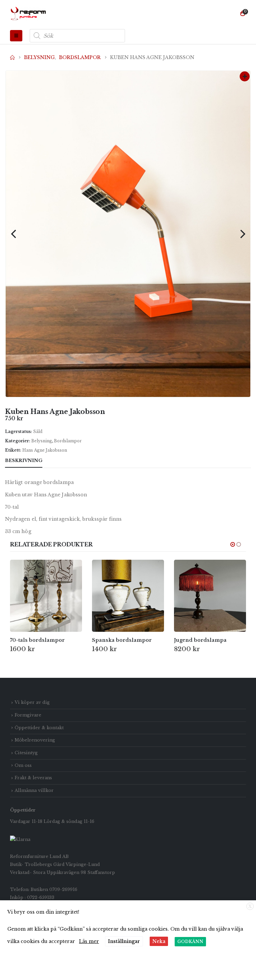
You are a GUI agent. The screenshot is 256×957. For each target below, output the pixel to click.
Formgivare (28, 714)
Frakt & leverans (33, 777)
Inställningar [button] (124, 941)
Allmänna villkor (34, 790)
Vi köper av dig (32, 702)
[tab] (54, 461)
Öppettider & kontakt (39, 727)
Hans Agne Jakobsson (44, 450)
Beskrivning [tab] (23, 460)
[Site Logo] (28, 14)
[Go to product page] (46, 596)
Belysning (41, 440)
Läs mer (89, 941)
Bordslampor (68, 440)
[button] (16, 35)
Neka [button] (158, 941)
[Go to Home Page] (12, 57)
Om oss (23, 765)
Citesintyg (26, 752)
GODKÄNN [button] (190, 941)
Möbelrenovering (35, 740)
